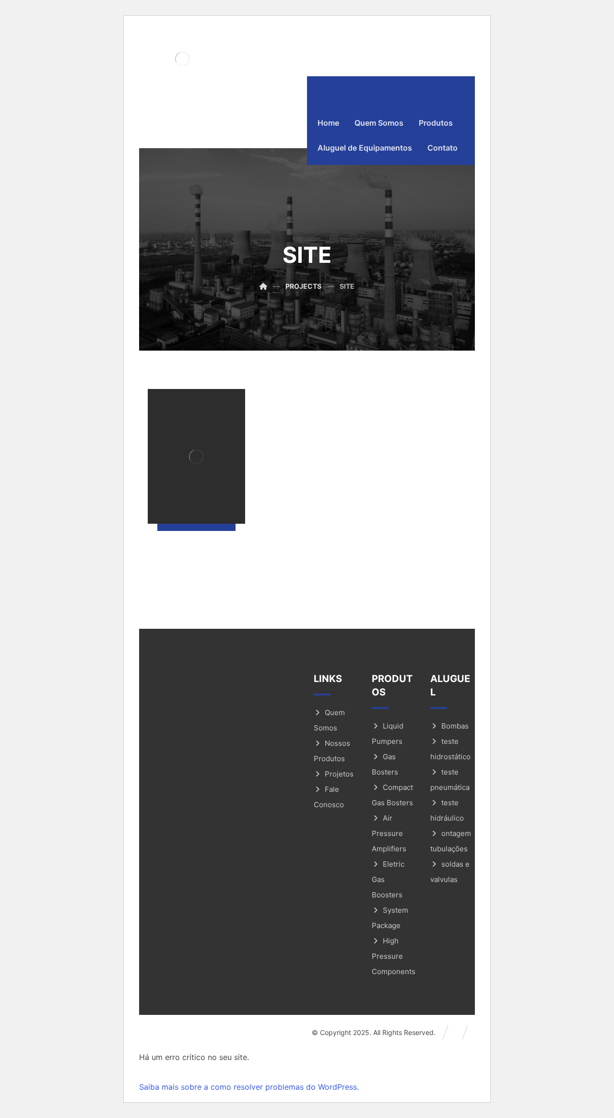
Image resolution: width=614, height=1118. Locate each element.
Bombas (455, 725)
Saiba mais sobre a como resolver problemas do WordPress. (249, 1087)
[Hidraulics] (182, 58)
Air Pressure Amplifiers (389, 833)
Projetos (339, 773)
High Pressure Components (393, 956)
